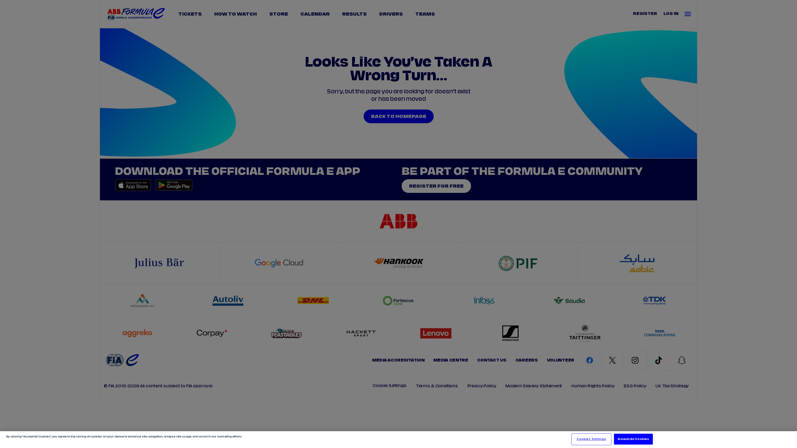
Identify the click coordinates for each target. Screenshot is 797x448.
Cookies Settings (591, 439)
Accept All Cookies (633, 439)
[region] (398, 439)
